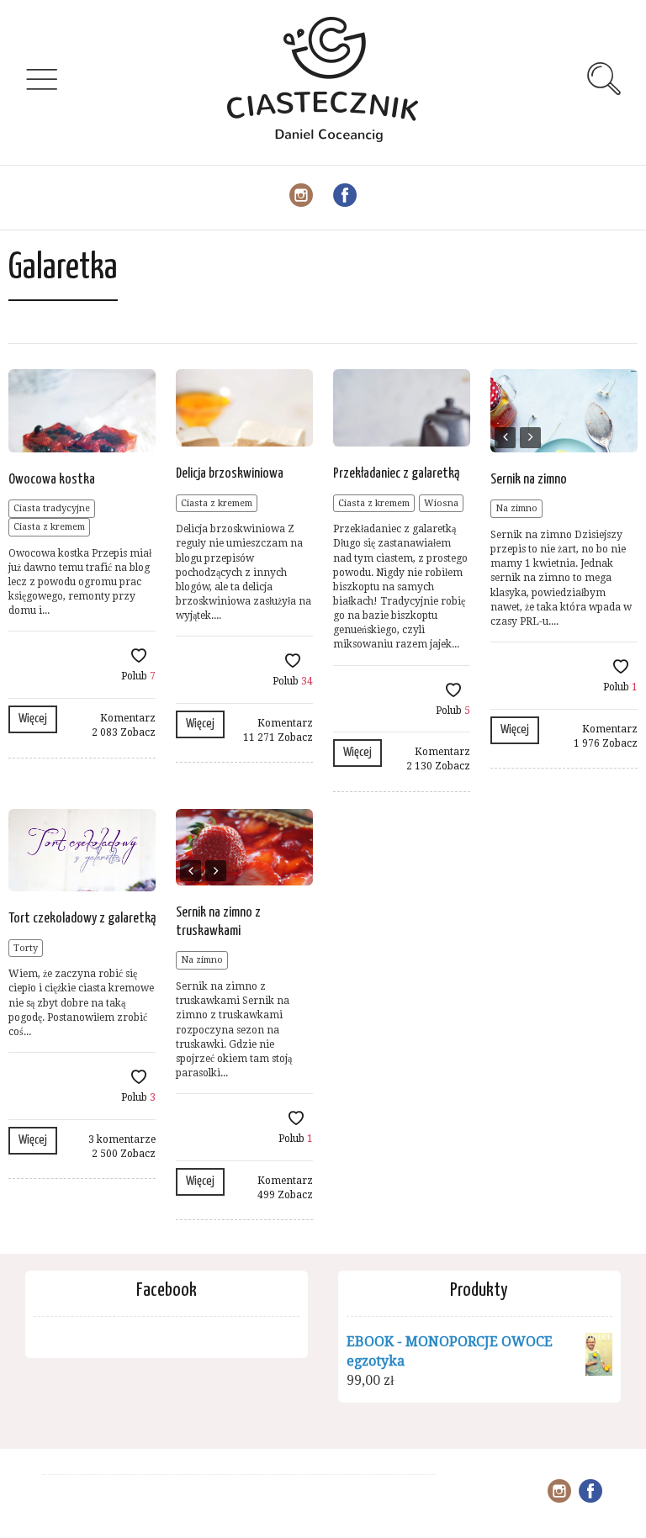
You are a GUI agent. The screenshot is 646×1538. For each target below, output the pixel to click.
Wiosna (441, 503)
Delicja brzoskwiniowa (229, 474)
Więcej (33, 718)
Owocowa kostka (51, 480)
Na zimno (516, 508)
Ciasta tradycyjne (51, 508)
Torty (25, 948)
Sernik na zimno (528, 480)
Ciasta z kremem (49, 526)
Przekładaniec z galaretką (396, 474)
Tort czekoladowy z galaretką (82, 919)
